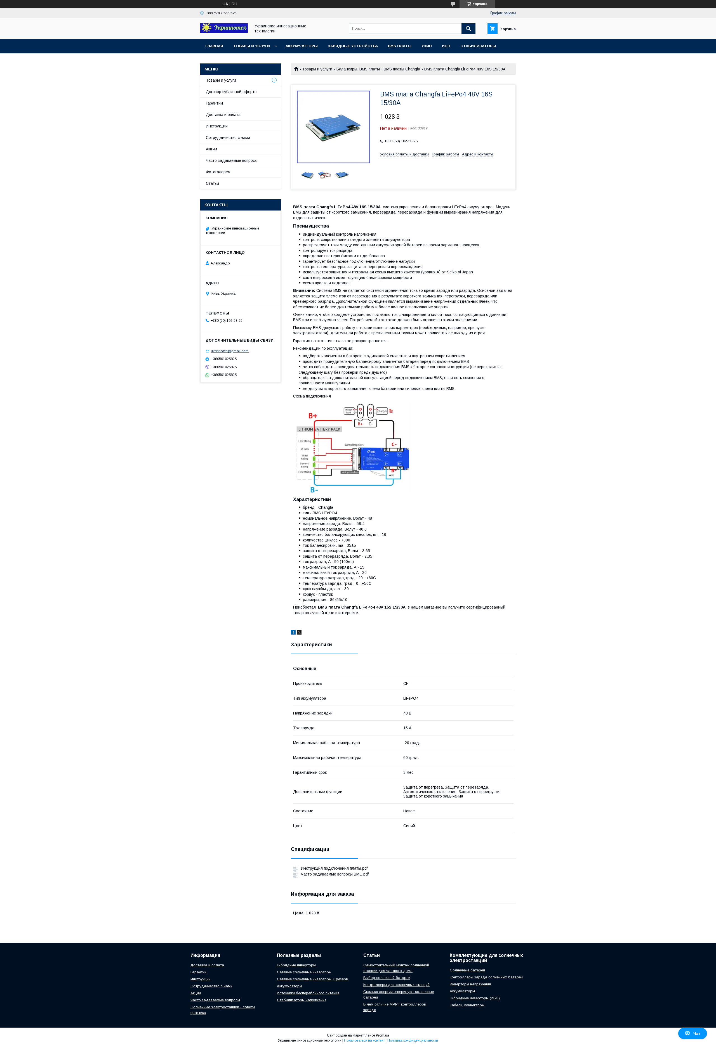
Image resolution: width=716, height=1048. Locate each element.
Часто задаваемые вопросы (232, 160)
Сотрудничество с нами (228, 137)
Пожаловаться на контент (364, 1040)
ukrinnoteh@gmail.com (230, 351)
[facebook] (293, 633)
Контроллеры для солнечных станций (396, 985)
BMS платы (399, 46)
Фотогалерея (218, 172)
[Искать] (468, 28)
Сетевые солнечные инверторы (304, 972)
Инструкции (217, 126)
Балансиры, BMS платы (358, 69)
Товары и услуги (251, 46)
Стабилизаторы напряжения (301, 1000)
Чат (696, 1033)
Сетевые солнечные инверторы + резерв (312, 979)
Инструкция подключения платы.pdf (334, 868)
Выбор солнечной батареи (386, 978)
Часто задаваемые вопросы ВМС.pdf (335, 874)
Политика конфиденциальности (412, 1040)
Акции (211, 149)
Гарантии (214, 103)
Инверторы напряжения (470, 984)
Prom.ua (382, 1035)
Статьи (212, 183)
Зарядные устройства (353, 46)
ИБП (446, 46)
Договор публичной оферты (231, 91)
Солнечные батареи (467, 970)
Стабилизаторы (478, 46)
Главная (214, 46)
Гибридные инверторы (296, 965)
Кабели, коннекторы (467, 1005)
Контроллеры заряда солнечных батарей (486, 977)
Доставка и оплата (223, 114)
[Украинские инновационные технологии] (224, 31)
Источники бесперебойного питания (308, 993)
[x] (299, 633)
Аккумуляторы (302, 46)
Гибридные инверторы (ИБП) (475, 998)
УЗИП (426, 46)
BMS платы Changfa (402, 69)
